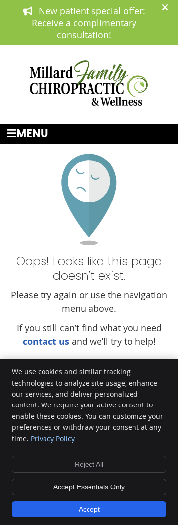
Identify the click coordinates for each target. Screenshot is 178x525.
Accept (89, 509)
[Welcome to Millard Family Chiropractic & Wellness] (89, 102)
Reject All (89, 464)
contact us (46, 341)
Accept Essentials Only (89, 487)
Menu (32, 134)
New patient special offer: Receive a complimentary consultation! (88, 22)
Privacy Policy (53, 438)
